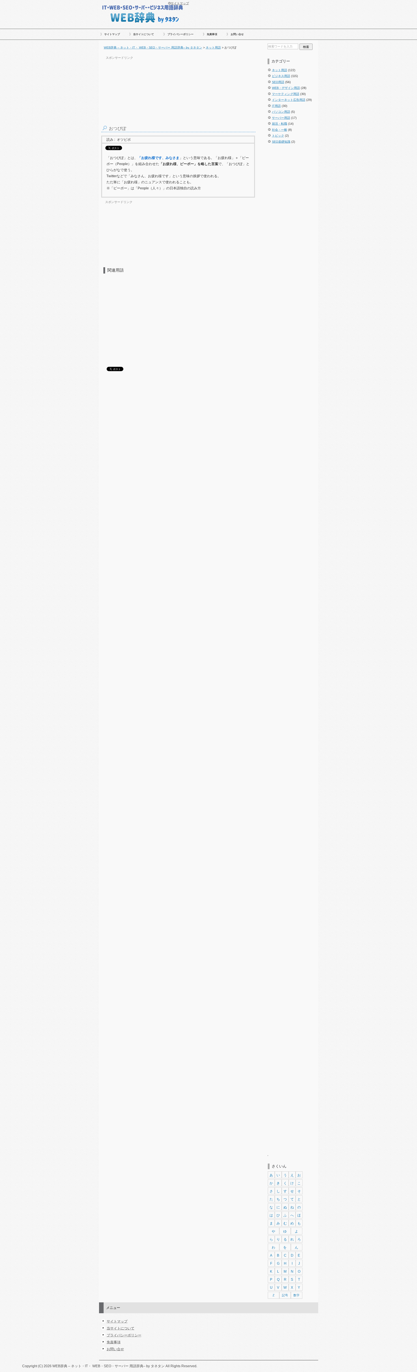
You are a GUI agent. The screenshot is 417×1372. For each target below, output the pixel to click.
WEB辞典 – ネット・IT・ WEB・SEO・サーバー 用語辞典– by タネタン (142, 13)
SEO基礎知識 (281, 141)
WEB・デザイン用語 (286, 88)
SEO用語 (278, 82)
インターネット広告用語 (288, 100)
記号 (285, 1295)
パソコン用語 (281, 111)
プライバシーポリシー (180, 34)
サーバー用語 (281, 118)
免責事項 (212, 34)
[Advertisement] (292, 222)
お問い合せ (237, 34)
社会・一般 (279, 129)
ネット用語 (279, 70)
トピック (278, 135)
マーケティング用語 (285, 94)
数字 (296, 1295)
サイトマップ (112, 34)
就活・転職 (279, 123)
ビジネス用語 (281, 76)
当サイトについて (143, 34)
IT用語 (276, 106)
